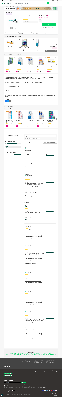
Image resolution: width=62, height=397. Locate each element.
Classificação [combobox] (27, 138)
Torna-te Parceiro (21, 375)
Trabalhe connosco (22, 373)
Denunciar (35, 163)
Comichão (38, 351)
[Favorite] (14, 57)
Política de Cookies (54, 395)
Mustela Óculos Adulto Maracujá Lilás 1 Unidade (12, 354)
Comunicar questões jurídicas (8, 106)
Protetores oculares (43, 351)
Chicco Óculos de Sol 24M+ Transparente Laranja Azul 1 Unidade (28, 354)
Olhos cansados (34, 351)
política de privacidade (9, 385)
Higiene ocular (20, 351)
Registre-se (23, 382)
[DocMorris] (6, 3)
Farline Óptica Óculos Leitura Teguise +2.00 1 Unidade (32, 353)
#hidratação (28, 25)
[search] (48, 3)
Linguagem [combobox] (35, 138)
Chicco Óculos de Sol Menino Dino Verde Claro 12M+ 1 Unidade (46, 354)
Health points (21, 376)
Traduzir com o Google (28, 215)
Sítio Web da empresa (22, 377)
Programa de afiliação (22, 374)
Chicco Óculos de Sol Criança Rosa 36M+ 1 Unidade (17, 353)
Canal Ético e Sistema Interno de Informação (51, 396)
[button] (52, 3)
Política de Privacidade (42, 387)
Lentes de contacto (25, 351)
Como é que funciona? (22, 372)
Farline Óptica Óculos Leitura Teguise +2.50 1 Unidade (46, 355)
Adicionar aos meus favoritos (48, 27)
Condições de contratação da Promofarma (51, 394)
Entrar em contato (8, 373)
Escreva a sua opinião (13, 137)
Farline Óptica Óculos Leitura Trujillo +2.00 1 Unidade (31, 355)
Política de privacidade (54, 393)
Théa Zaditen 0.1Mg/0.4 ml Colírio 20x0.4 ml (45, 353)
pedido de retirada (8, 375)
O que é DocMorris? (22, 371)
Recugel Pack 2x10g (38, 236)
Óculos (16, 351)
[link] (11, 134)
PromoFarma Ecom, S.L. (29, 23)
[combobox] (52, 142)
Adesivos (30, 351)
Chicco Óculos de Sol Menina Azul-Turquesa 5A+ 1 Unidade (16, 355)
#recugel (24, 25)
